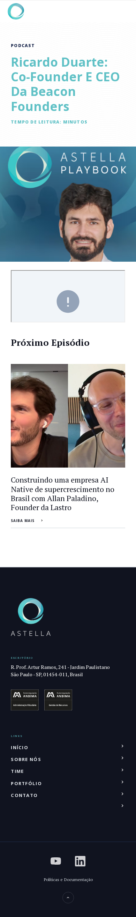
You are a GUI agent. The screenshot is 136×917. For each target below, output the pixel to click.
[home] (16, 11)
